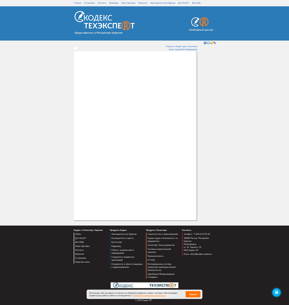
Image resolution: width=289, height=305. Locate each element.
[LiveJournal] (214, 43)
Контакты (102, 3)
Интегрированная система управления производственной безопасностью (162, 267)
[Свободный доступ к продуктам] (199, 22)
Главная (77, 3)
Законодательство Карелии (162, 3)
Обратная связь (82, 262)
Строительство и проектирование (163, 234)
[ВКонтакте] (205, 43)
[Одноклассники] (211, 43)
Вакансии (142, 3)
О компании (89, 3)
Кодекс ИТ (147, 300)
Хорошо (193, 294)
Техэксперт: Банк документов (161, 245)
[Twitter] (208, 43)
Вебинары (113, 3)
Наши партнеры (82, 246)
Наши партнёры (128, 3)
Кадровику (116, 246)
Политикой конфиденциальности (149, 295)
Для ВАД (196, 3)
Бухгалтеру (116, 242)
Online (78, 234)
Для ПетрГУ (183, 3)
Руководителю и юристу (122, 238)
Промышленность (156, 256)
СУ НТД (151, 260)
